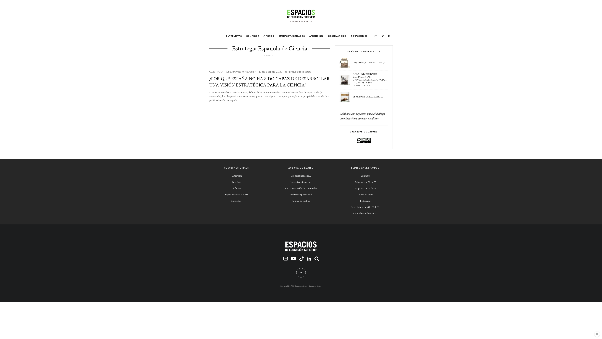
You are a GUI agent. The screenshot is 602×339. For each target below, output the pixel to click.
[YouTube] (294, 258)
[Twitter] (382, 36)
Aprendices (236, 201)
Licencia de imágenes (300, 182)
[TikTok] (302, 258)
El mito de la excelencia (368, 96)
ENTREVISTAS (234, 36)
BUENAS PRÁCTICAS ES (292, 36)
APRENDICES (316, 36)
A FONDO (269, 36)
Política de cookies (301, 201)
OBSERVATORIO (337, 36)
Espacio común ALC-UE (236, 194)
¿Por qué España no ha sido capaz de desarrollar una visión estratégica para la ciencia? (269, 82)
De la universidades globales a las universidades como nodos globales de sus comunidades (370, 80)
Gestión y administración (241, 71)
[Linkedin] (309, 258)
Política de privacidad (301, 194)
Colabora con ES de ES (365, 182)
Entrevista (237, 176)
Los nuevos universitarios (369, 62)
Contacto (365, 176)
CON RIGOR (252, 36)
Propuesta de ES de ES (365, 188)
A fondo (237, 188)
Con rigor (236, 182)
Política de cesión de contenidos (301, 188)
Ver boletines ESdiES (301, 176)
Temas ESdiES (359, 36)
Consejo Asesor (365, 194)
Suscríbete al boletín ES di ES (365, 207)
